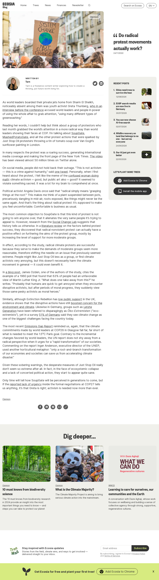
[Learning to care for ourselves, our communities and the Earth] (133, 464)
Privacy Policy (138, 553)
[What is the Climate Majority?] (79, 464)
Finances (61, 5)
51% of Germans (49, 314)
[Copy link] (65, 407)
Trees (36, 5)
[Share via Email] (59, 407)
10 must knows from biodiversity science (23, 491)
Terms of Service (112, 556)
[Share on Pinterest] (53, 407)
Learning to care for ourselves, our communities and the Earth (131, 491)
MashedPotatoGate (15, 137)
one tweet (61, 171)
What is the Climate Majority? (74, 489)
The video (96, 156)
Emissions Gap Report (39, 326)
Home (23, 5)
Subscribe (140, 548)
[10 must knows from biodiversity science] (26, 464)
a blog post (13, 272)
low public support (70, 299)
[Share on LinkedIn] (46, 407)
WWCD (112, 485)
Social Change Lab (64, 222)
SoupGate (77, 133)
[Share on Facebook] (40, 407)
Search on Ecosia (133, 5)
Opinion (6, 399)
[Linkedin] (101, 83)
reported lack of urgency (26, 384)
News (48, 5)
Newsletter (78, 5)
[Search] (89, 5)
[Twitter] (95, 83)
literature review (51, 225)
